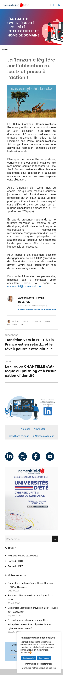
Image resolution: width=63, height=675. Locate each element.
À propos (25, 429)
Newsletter (39, 429)
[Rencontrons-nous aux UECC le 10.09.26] (31, 498)
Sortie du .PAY (15, 566)
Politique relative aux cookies (23, 555)
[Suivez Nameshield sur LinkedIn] (11, 456)
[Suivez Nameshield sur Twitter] (25, 456)
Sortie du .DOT (15, 561)
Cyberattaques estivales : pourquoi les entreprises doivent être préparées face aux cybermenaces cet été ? (30, 624)
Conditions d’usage (19, 436)
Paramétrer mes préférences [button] (38, 663)
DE (53, 5)
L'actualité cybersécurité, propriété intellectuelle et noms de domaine (23, 27)
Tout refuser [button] (44, 657)
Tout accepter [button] (29, 657)
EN (58, 5)
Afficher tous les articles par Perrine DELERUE (37, 309)
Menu (4, 49)
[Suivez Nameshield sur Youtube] (51, 456)
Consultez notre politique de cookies (39, 667)
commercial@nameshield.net (24, 286)
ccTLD (20, 324)
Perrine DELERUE (19, 321)
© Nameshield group (43, 436)
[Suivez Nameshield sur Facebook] (38, 456)
